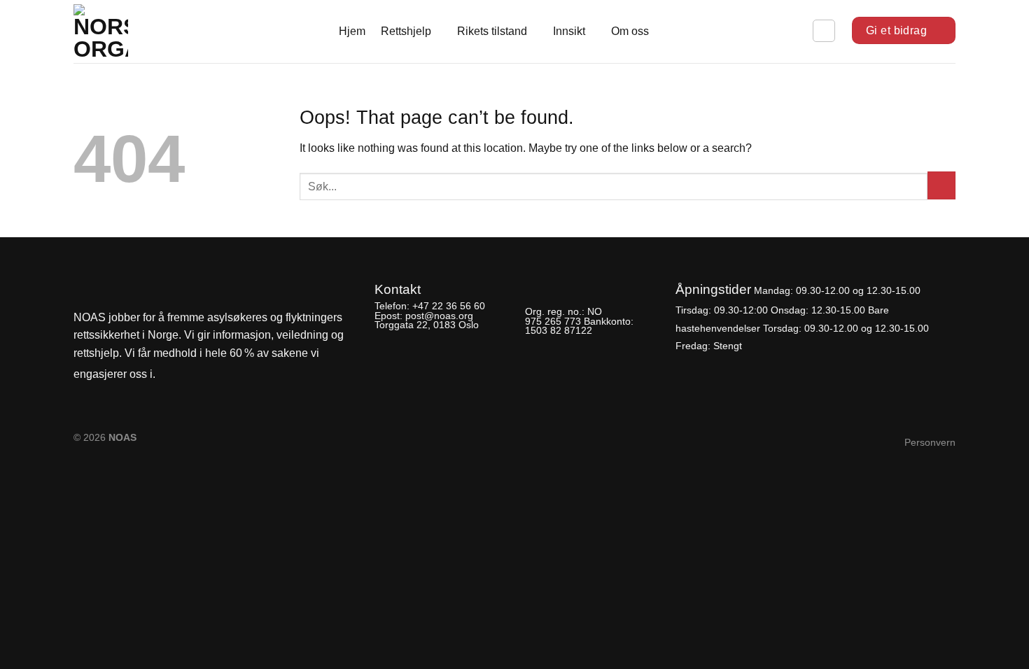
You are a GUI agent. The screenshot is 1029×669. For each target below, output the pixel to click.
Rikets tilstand (492, 31)
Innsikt (569, 31)
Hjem (352, 31)
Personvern (929, 442)
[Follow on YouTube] (217, 374)
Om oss (630, 31)
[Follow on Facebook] (170, 374)
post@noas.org (439, 315)
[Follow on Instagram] (193, 374)
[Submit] (941, 185)
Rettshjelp (406, 31)
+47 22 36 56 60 (448, 305)
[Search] (824, 31)
